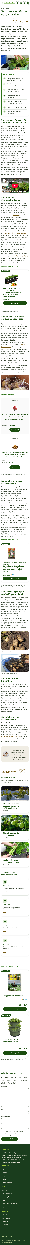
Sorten (5, 925)
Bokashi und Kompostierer (10, 1203)
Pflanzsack (16, 215)
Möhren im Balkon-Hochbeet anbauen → (22, 771)
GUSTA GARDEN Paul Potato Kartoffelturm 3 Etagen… (12, 1040)
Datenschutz (5, 1236)
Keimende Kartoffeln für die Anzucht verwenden (15, 90)
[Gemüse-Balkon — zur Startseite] (8, 3)
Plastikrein (5, 1224)
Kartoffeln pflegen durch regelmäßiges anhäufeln (14, 102)
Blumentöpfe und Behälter (10, 1197)
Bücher (4, 1207)
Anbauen (6, 904)
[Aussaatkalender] (21, 3)
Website (3, 1124)
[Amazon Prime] (13, 575)
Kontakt (21, 759)
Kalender (6, 885)
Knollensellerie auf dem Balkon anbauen (11, 861)
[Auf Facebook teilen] (13, 21)
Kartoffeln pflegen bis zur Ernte (16, 107)
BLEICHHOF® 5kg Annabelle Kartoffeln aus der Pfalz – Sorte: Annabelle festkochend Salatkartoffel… (15, 454)
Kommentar (4, 1086)
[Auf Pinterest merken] (23, 21)
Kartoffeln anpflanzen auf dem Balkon (14, 96)
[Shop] (24, 3)
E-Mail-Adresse (5, 1116)
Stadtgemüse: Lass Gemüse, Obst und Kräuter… (13, 996)
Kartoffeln (5, 8)
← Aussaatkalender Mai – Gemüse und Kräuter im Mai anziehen (9, 771)
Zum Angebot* (15, 303)
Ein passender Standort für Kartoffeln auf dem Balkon (15, 79)
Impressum (20, 1232)
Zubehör (6, 944)
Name (3, 1109)
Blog (3, 1169)
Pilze (3, 1200)
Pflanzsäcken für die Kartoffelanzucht (15, 233)
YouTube (4, 1215)
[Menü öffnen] (28, 3)
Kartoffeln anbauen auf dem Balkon (14, 112)
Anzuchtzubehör (7, 1194)
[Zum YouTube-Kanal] (27, 21)
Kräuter (4, 1179)
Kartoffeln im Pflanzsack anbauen (13, 85)
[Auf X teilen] (20, 21)
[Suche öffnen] (17, 3)
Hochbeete (5, 1190)
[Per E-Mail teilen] (16, 21)
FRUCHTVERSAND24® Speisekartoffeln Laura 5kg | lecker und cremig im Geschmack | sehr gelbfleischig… (15, 417)
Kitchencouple (6, 1218)
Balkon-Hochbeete (22, 256)
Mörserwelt (5, 1221)
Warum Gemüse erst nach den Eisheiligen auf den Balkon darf (11, 806)
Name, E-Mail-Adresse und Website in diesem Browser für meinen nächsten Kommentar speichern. (13, 1133)
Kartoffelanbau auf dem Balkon (11, 736)
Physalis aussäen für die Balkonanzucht (11, 834)
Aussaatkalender (7, 1182)
